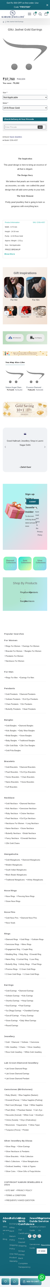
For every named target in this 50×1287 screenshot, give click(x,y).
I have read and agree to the (37, 522)
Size (4, 93)
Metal (5, 103)
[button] (6, 313)
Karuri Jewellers (16, 137)
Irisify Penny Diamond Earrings (35, 387)
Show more (9, 254)
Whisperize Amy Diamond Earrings (15, 387)
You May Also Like (15, 362)
